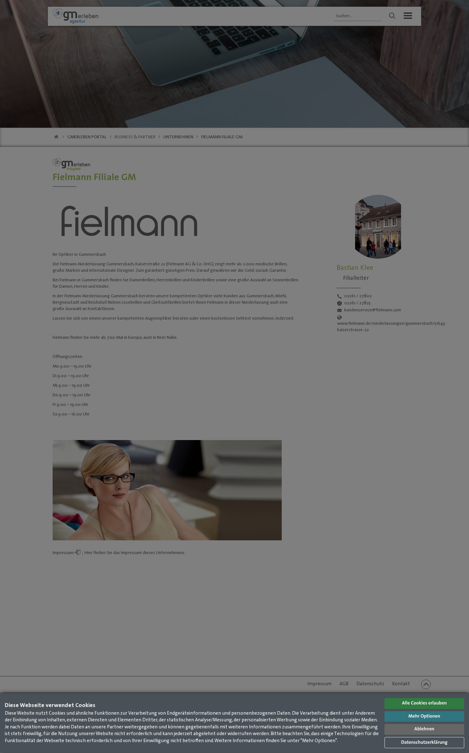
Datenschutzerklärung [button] (424, 742)
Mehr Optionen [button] (424, 716)
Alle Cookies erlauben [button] (424, 703)
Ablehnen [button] (424, 729)
